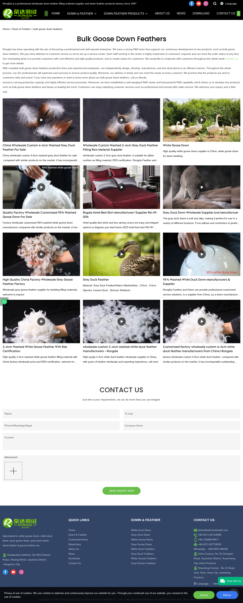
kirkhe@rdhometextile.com (213, 530)
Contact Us (226, 13)
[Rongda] (4, 301)
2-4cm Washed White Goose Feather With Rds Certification (35, 349)
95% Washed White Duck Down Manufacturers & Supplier (196, 282)
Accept (204, 595)
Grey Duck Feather (96, 279)
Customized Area (78, 539)
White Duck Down (141, 530)
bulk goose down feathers (47, 29)
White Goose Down (176, 145)
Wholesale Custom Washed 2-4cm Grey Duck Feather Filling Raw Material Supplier (120, 147)
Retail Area (74, 544)
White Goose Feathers (144, 558)
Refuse (227, 595)
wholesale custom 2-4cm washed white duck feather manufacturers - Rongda (120, 349)
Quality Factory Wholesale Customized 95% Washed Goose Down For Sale (39, 215)
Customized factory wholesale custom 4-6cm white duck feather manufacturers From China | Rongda (199, 349)
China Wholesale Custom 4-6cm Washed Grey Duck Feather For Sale (39, 147)
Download (201, 13)
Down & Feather (80, 13)
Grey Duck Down (140, 534)
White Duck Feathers (143, 549)
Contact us (232, 58)
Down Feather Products (124, 13)
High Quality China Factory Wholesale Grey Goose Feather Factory (38, 282)
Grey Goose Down (141, 544)
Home (56, 13)
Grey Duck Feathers (142, 553)
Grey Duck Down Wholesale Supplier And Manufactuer (200, 212)
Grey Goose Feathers (143, 563)
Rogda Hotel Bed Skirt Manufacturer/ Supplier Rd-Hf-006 (120, 215)
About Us (162, 13)
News (181, 13)
